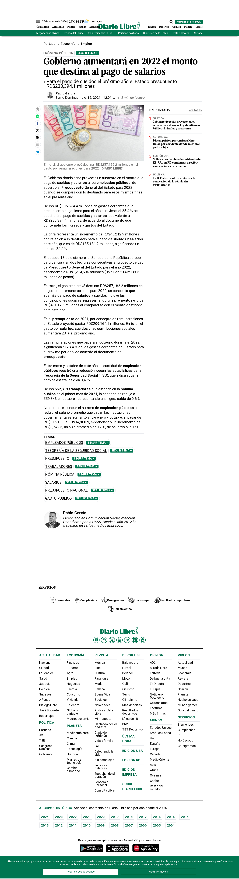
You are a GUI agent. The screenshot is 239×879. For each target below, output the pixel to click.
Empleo (72, 678)
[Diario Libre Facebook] (96, 640)
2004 (171, 825)
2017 (143, 817)
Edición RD (131, 760)
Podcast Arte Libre (104, 712)
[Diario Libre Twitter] (112, 640)
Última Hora (42, 27)
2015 (171, 817)
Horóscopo (185, 740)
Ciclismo (128, 689)
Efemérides (186, 724)
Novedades (103, 705)
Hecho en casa (188, 699)
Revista (152, 27)
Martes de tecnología (74, 761)
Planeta (188, 27)
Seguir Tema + (87, 53)
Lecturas (156, 708)
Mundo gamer (187, 705)
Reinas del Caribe (74, 33)
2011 (73, 825)
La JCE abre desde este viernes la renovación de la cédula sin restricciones (174, 181)
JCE (41, 735)
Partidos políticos (128, 33)
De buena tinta (160, 678)
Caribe (154, 781)
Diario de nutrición (101, 734)
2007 (129, 825)
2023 (59, 817)
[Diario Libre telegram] (127, 640)
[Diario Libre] (119, 25)
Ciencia (72, 738)
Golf (125, 684)
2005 (157, 825)
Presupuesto (57, 458)
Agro (70, 673)
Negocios (73, 684)
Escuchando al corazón (105, 775)
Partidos (45, 730)
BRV (125, 724)
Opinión (176, 27)
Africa (154, 770)
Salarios (53, 482)
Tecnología (74, 749)
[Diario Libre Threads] (135, 640)
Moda (99, 684)
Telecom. (73, 705)
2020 (101, 817)
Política (71, 27)
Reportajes (46, 716)
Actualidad (58, 27)
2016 (157, 817)
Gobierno (45, 754)
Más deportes (132, 705)
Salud (43, 678)
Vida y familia (104, 741)
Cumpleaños (186, 730)
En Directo (157, 684)
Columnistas (159, 703)
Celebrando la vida (104, 753)
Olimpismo (129, 699)
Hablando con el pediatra (106, 725)
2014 (185, 817)
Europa (155, 749)
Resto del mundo (156, 787)
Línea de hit (130, 719)
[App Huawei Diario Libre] (146, 848)
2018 (129, 817)
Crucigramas (187, 746)
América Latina (160, 733)
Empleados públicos (64, 442)
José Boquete (49, 710)
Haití (153, 738)
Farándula (101, 678)
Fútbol (126, 668)
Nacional (45, 662)
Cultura (100, 673)
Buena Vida (102, 694)
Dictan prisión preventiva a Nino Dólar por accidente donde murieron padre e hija (177, 144)
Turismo (73, 668)
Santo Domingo (67, 98)
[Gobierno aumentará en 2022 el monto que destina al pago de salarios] (37, 116)
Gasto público (58, 498)
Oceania (155, 775)
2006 (143, 825)
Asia (153, 765)
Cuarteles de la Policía (155, 33)
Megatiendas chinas (47, 33)
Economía (94, 27)
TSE (42, 740)
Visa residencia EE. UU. (101, 33)
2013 (45, 825)
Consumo (73, 694)
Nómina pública (59, 474)
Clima (71, 743)
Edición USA (160, 155)
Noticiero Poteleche (157, 696)
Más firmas (158, 713)
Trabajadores (58, 466)
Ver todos (195, 110)
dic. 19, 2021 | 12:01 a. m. (101, 98)
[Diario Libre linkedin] (119, 640)
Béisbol (127, 673)
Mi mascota (103, 719)
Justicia (45, 684)
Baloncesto (130, 662)
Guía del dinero (188, 710)
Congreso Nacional (45, 747)
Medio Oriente (159, 759)
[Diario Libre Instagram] (104, 640)
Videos (199, 27)
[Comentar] (37, 137)
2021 (87, 817)
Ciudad (44, 668)
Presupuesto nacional (66, 490)
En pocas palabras (101, 767)
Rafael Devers (181, 33)
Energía (72, 689)
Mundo (82, 27)
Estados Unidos (161, 727)
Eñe (97, 746)
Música (100, 662)
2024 (45, 817)
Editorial (155, 673)
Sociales (101, 699)
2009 (101, 825)
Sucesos (45, 694)
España (155, 743)
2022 (73, 817)
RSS (180, 735)
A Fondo (44, 699)
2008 (115, 825)
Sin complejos (104, 760)
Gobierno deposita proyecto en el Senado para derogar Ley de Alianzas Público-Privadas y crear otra (176, 125)
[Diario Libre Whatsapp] (142, 640)
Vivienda (73, 699)
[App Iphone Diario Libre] (117, 848)
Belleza (100, 689)
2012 (59, 825)
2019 (115, 817)
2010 (87, 825)
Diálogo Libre (48, 705)
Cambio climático (73, 769)
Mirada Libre (158, 668)
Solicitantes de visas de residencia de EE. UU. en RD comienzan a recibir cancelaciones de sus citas (177, 163)
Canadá (155, 754)
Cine (98, 668)
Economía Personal (101, 783)
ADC (153, 662)
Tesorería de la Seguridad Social (76, 451)
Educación (46, 673)
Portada (49, 44)
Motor (126, 678)
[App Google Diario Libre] (91, 848)
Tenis (126, 694)
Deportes (164, 27)
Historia (72, 754)
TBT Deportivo (132, 729)
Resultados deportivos (130, 712)
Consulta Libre (105, 790)
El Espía (155, 689)
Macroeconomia (78, 719)
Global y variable (72, 712)
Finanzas (73, 662)
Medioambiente (78, 733)
